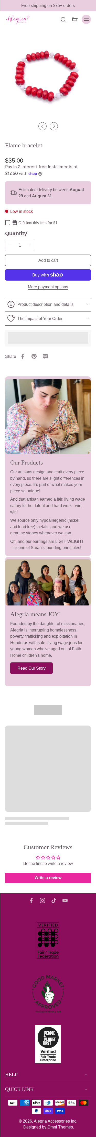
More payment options (48, 287)
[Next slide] (54, 126)
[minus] (10, 245)
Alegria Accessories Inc (55, 1121)
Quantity (16, 233)
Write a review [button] (48, 877)
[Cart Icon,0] (74, 19)
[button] (48, 260)
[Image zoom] (48, 76)
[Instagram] (42, 900)
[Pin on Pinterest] (34, 356)
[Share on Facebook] (22, 356)
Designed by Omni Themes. (48, 1127)
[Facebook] (31, 900)
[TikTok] (53, 900)
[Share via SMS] (45, 356)
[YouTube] (65, 900)
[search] (63, 19)
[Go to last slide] (42, 126)
